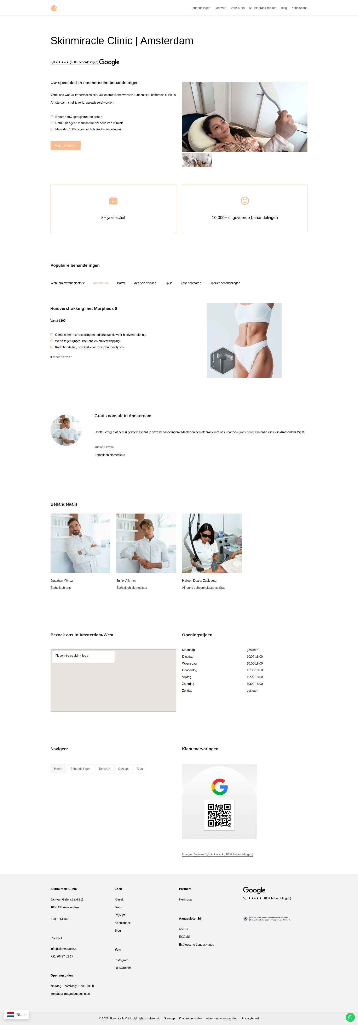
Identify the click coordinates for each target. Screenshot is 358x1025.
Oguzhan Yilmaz (62, 580)
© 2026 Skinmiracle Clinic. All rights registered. (129, 1018)
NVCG (183, 929)
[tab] (72, 283)
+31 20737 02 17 (62, 956)
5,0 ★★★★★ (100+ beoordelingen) (267, 898)
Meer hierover (62, 358)
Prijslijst (120, 915)
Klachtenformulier (190, 1018)
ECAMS (184, 936)
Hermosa (185, 899)
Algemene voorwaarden (221, 1018)
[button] (189, 160)
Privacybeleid (250, 1018)
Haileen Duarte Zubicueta (199, 580)
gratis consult (247, 432)
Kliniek (119, 899)
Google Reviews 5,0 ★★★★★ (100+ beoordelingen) (217, 854)
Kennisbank (123, 922)
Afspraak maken (65, 145)
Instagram (121, 960)
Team (118, 907)
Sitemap (169, 1018)
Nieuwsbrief (123, 967)
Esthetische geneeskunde (196, 944)
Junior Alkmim (104, 447)
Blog (118, 930)
